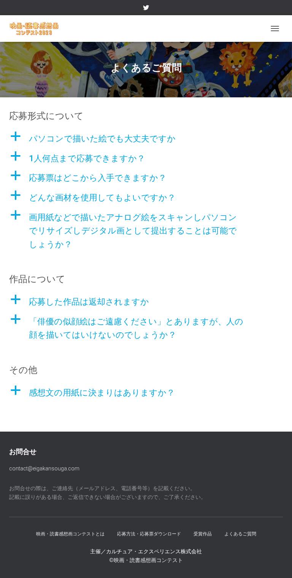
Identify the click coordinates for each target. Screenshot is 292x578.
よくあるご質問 (240, 534)
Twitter (146, 8)
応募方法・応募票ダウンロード (149, 534)
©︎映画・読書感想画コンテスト (146, 560)
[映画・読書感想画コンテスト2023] (37, 28)
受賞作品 (203, 534)
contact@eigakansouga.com (44, 468)
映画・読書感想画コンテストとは (70, 534)
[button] (146, 139)
